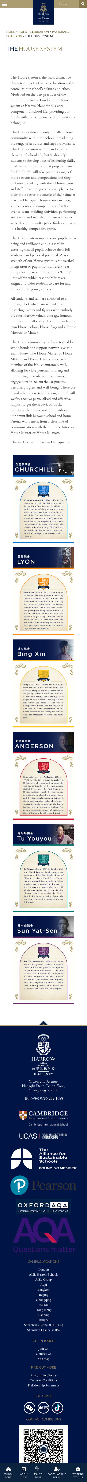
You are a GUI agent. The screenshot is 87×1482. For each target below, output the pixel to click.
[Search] (83, 4)
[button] (4, 4)
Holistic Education (33, 31)
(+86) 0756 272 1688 (47, 1099)
